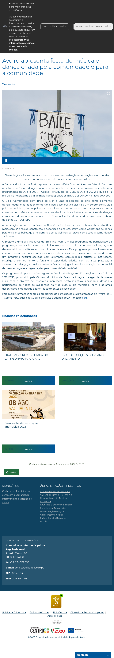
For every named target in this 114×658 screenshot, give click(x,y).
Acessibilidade (55, 615)
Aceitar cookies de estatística (93, 26)
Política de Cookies (39, 612)
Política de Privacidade (14, 612)
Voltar (13, 472)
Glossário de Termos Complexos (87, 612)
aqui (84, 297)
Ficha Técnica (60, 612)
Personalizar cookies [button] (55, 26)
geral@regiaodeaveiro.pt (29, 567)
